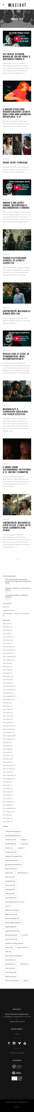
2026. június (6, 627)
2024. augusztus (8, 699)
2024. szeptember (8, 696)
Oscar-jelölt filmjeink (15, 162)
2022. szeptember (8, 775)
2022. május (6, 785)
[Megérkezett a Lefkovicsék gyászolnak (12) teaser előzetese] (17, 391)
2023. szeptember (8, 736)
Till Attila (24, 964)
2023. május (6, 749)
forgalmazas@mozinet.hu (17, 1021)
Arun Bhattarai (10, 839)
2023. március (7, 755)
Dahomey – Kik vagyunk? (13, 856)
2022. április (6, 788)
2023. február (7, 759)
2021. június (6, 818)
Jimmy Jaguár (10, 889)
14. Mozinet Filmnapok (12, 831)
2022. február (7, 795)
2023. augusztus (8, 739)
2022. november (8, 769)
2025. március (7, 676)
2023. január (6, 762)
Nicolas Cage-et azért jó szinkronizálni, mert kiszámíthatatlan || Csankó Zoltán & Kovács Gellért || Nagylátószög (16, 359)
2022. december (8, 765)
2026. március (7, 637)
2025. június (6, 666)
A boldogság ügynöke (12, 835)
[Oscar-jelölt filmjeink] (17, 144)
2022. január (6, 798)
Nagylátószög (7, 610)
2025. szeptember (8, 656)
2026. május (6, 630)
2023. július (6, 742)
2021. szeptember (8, 808)
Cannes (24, 844)
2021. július (6, 815)
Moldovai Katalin (11, 914)
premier (8, 947)
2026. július (6, 623)
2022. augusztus (8, 779)
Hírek (4, 607)
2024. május (6, 709)
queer (8, 951)
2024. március (7, 716)
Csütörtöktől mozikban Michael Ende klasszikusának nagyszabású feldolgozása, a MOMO (18, 581)
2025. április (6, 673)
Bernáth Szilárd (10, 844)
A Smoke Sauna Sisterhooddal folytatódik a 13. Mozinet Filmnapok (17, 469)
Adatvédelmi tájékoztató (17, 1053)
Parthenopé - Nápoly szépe (14, 943)
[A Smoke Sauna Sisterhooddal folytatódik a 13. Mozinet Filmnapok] (17, 449)
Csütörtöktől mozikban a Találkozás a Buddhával (16, 596)
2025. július (6, 663)
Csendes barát (10, 852)
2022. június (6, 782)
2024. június (6, 706)
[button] (29, 4)
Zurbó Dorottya (10, 976)
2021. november (8, 802)
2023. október (7, 732)
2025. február (7, 680)
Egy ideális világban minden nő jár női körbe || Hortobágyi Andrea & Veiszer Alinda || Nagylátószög (16, 59)
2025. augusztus (8, 660)
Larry (8, 906)
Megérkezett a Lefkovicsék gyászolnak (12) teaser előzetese (15, 411)
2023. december (8, 726)
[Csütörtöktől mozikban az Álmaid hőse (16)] (17, 293)
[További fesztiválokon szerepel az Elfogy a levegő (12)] (17, 240)
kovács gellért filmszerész (14, 902)
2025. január (6, 683)
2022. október (7, 772)
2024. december (8, 686)
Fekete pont (10, 885)
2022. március (7, 792)
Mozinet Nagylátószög (13, 922)
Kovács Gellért (10, 898)
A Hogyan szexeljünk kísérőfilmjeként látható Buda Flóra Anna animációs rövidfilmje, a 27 (17, 113)
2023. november (8, 729)
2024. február (7, 719)
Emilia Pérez (9, 877)
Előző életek (22, 873)
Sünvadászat (10, 964)
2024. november (8, 689)
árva (26, 980)
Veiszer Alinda (10, 972)
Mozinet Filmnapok (12, 918)
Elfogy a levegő (11, 869)
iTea (18, 1107)
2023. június (6, 746)
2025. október (7, 653)
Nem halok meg (11, 935)
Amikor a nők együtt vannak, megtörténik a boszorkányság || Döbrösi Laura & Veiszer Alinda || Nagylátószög (16, 208)
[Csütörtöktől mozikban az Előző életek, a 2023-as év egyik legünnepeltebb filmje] (17, 504)
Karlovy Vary (9, 893)
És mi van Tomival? (12, 980)
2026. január (6, 643)
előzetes (9, 873)
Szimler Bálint (10, 960)
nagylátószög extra (12, 931)
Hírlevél (17, 1034)
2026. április (6, 633)
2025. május (6, 670)
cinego (20, 848)
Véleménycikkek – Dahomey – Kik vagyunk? (16, 613)
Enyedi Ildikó (10, 881)
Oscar (24, 935)
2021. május (6, 821)
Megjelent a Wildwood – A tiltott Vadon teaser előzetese (19, 589)
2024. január (6, 722)
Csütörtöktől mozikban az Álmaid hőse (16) (17, 312)
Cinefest (9, 848)
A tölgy (24, 839)
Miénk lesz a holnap (12, 910)
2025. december (8, 647)
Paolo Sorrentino (11, 939)
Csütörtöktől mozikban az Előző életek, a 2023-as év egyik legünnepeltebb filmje (17, 527)
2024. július (6, 703)
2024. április (6, 713)
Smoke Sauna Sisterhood (13, 956)
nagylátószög (10, 927)
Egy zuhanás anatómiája (13, 864)
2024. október (7, 693)
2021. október (7, 805)
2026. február (7, 640)
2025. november (8, 650)
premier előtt (22, 947)
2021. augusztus (8, 811)
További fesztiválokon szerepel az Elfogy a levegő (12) (14, 260)
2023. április (6, 752)
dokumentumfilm (11, 860)
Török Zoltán (10, 968)
